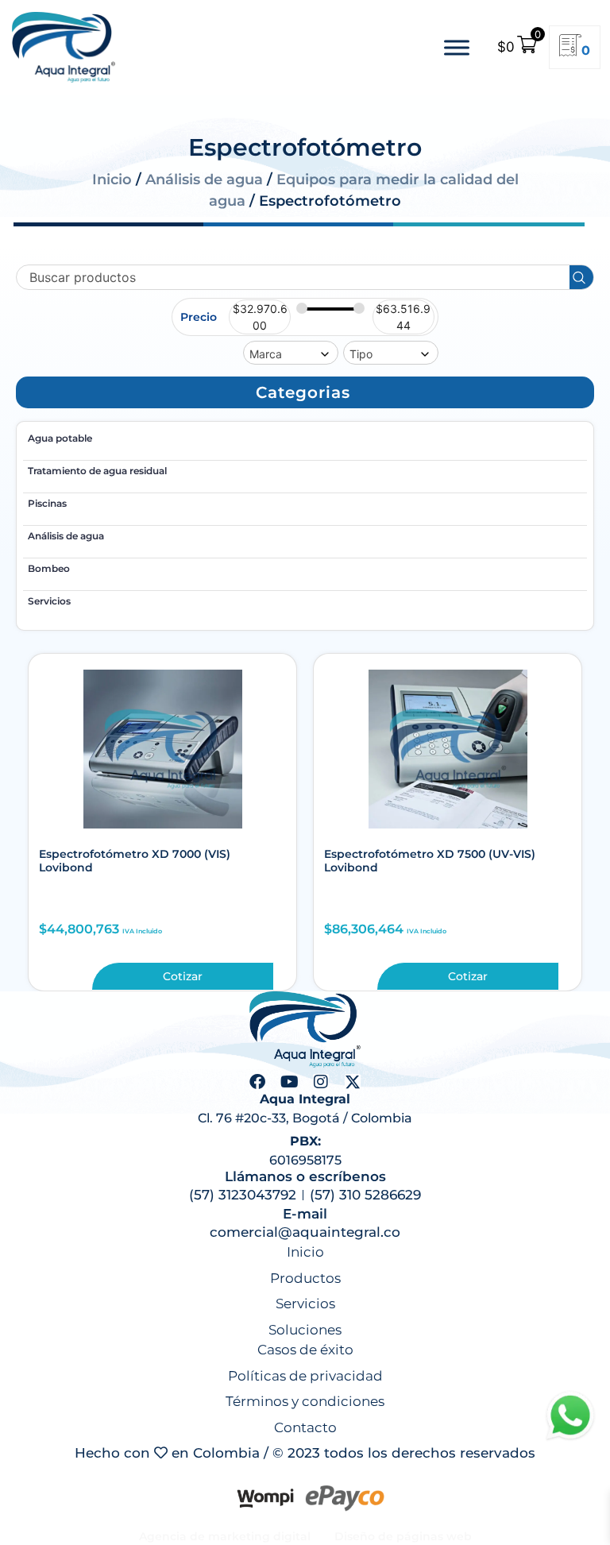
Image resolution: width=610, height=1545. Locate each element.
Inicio (112, 179)
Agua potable (60, 438)
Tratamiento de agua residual (97, 471)
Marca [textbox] (265, 354)
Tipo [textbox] (361, 354)
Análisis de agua (204, 179)
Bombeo (49, 568)
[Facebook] (257, 1082)
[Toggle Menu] (456, 47)
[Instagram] (321, 1082)
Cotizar (183, 976)
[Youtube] (289, 1082)
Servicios (49, 601)
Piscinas (47, 503)
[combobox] (290, 353)
